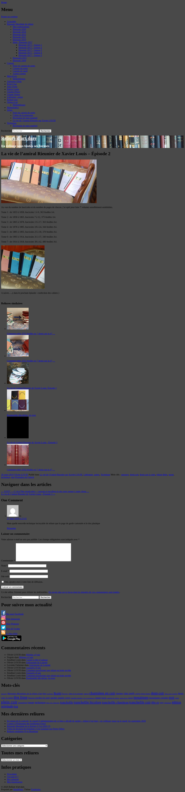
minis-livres (124, 698)
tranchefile (66, 702)
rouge (171, 474)
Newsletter (12, 774)
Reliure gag (12, 99)
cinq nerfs (129, 693)
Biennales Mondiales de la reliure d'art (25, 693)
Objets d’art (12, 102)
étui (16, 706)
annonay (125, 474)
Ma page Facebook (14, 614)
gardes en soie (42, 697)
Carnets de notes (20, 68)
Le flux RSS (11, 633)
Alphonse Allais (14, 81)
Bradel (57, 693)
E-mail (5, 571)
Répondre (11, 528)
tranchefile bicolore (87, 702)
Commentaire (8, 560)
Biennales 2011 (20, 58)
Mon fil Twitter (12, 629)
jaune (98, 697)
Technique (11, 123)
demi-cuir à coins (147, 474)
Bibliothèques (19, 79)
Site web (5, 576)
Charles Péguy (13, 92)
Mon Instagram (12, 619)
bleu (44, 693)
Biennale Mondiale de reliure (20, 24)
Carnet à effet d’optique (37, 660)
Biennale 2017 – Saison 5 (30, 55)
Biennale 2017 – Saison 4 (30, 53)
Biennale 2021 (19, 37)
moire (130, 698)
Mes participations (21, 26)
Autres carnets (19, 73)
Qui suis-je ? (12, 776)
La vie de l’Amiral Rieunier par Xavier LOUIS (34, 120)
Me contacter (13, 779)
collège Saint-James (142, 694)
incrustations (90, 698)
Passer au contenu (9, 16)
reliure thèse (161, 474)
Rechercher (6, 131)
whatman (167, 703)
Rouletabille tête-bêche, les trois (40, 678)
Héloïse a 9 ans (33, 654)
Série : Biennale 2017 (22, 42)
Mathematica (13, 107)
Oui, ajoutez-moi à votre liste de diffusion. (23, 582)
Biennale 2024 (19, 32)
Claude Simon (13, 94)
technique (5, 477)
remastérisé (22, 703)
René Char (12, 84)
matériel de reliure (113, 698)
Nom (4, 565)
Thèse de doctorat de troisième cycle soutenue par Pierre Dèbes (35, 729)
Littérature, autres (15, 97)
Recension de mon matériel (25, 118)
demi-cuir (134, 474)
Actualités (11, 21)
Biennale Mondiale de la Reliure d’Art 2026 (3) (28, 726)
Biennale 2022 (19, 34)
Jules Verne (12, 86)
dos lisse (20, 697)
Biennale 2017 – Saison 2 (30, 47)
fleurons (31, 698)
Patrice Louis (13, 89)
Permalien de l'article (24, 477)
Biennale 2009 (19, 60)
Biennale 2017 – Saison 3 (30, 50)
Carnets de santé (20, 71)
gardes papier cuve (60, 697)
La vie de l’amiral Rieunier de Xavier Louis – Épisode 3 (28, 494)
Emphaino (35, 789)
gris (84, 698)
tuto (13, 477)
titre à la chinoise (53, 703)
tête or (155, 702)
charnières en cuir (102, 693)
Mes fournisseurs (14, 782)
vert (162, 702)
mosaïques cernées (158, 697)
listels (104, 698)
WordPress (18, 789)
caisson (86, 694)
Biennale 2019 (19, 40)
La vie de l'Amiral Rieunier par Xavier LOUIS (61, 474)
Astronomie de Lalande (36, 662)
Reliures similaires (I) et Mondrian (22, 731)
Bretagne (65, 694)
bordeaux (50, 694)
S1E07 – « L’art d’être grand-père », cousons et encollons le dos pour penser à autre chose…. (45, 491)
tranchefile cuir (140, 702)
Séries (9, 110)
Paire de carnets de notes (24, 66)
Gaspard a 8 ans (33, 667)
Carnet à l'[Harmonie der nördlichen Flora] (26, 723)
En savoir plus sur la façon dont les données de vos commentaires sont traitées (84, 592)
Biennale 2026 (19, 29)
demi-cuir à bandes (171, 694)
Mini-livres (12, 76)
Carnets (10, 63)
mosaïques (141, 697)
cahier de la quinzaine (76, 694)
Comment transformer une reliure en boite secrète (48, 670)
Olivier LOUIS (21, 474)
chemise (119, 693)
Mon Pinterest (12, 624)
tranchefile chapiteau (115, 702)
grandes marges (77, 698)
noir (171, 697)
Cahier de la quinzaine (23, 115)
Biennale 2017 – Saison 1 (30, 45)
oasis (177, 698)
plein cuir (9, 702)
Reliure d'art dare (19, 138)
